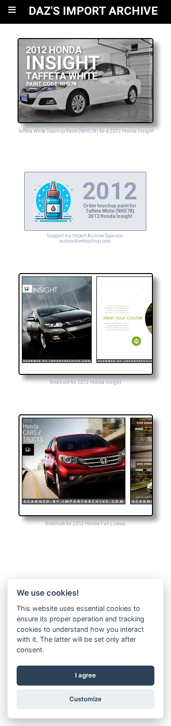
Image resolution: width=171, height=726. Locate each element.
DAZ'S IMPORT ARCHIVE (93, 11)
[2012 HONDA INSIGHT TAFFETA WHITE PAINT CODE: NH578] (85, 120)
